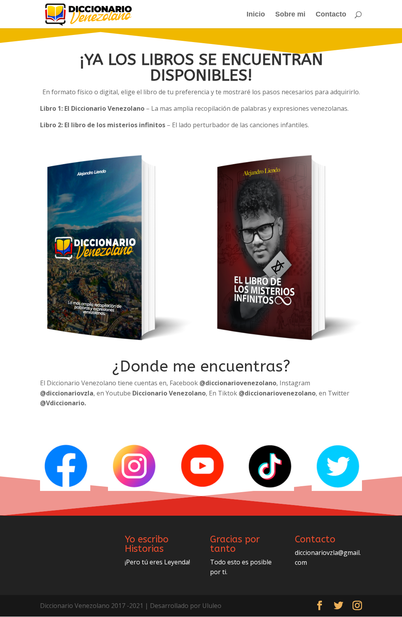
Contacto (331, 14)
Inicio (256, 14)
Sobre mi (290, 14)
